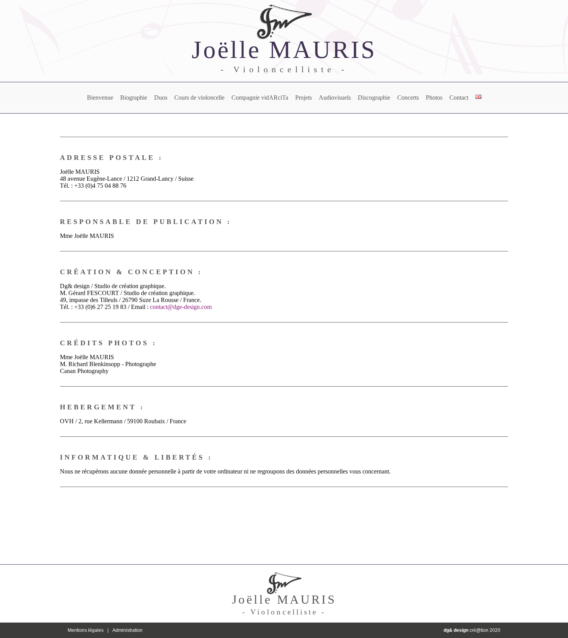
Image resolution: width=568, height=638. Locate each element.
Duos (160, 97)
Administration (127, 630)
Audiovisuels (335, 97)
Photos (434, 97)
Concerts (408, 97)
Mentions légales (86, 630)
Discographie (374, 97)
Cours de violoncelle (199, 97)
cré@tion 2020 (472, 630)
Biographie (133, 97)
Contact (458, 97)
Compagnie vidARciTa (259, 97)
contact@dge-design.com (181, 307)
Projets (303, 97)
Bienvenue (100, 97)
